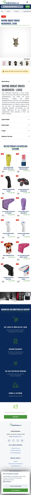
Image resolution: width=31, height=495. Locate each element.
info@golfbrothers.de (17, 436)
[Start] (2, 11)
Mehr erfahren (7, 481)
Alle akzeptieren (15, 490)
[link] (15, 369)
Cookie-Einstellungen (15, 486)
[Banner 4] (17, 301)
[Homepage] (11, 2)
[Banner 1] (13, 301)
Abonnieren (15, 416)
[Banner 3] (16, 301)
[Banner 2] (14, 301)
